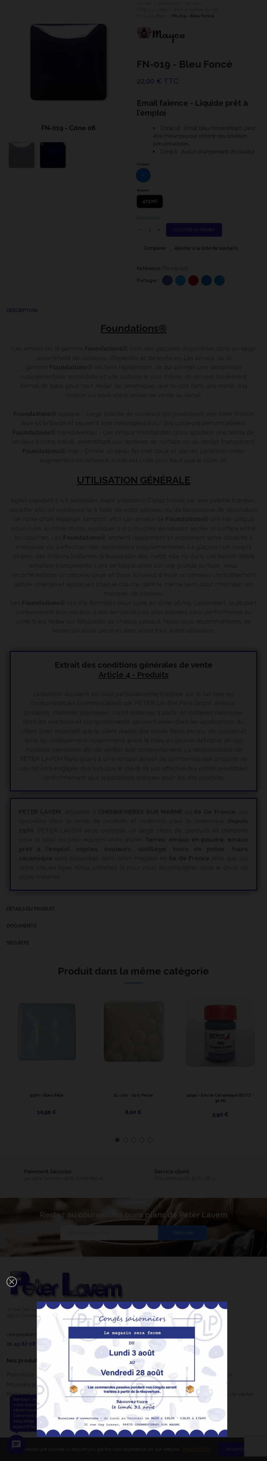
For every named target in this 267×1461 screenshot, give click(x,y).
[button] (12, 1282)
